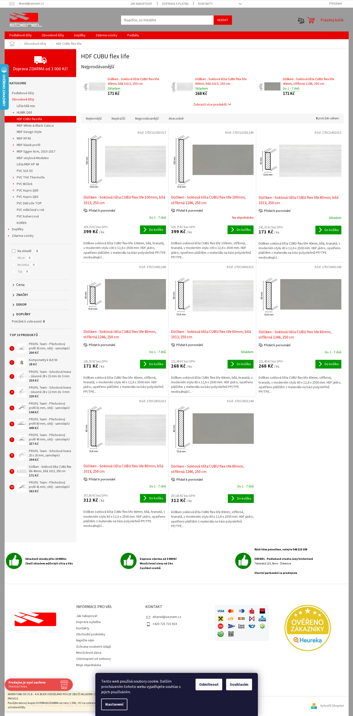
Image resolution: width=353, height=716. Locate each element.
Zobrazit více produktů (210, 104)
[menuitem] (21, 35)
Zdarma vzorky (23, 235)
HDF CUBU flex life (29, 119)
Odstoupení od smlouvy (93, 658)
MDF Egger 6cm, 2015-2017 (36, 151)
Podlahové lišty (23, 93)
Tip (22, 271)
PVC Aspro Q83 (27, 196)
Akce (23, 257)
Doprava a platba (175, 4)
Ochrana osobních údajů (93, 646)
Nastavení (114, 704)
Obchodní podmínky (90, 634)
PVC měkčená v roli (30, 210)
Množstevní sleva (88, 652)
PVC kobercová (28, 216)
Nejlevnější (94, 118)
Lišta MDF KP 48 (28, 164)
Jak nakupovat (141, 4)
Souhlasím (239, 684)
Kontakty (205, 4)
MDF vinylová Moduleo (33, 158)
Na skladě (27, 251)
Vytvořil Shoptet (332, 705)
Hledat (222, 20)
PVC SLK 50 (25, 171)
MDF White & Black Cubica (35, 125)
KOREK (22, 223)
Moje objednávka (88, 665)
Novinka (25, 264)
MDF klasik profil (28, 145)
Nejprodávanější (147, 118)
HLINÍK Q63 (24, 112)
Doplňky (18, 229)
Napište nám (85, 640)
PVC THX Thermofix (31, 177)
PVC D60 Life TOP (29, 203)
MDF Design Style (29, 132)
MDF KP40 (24, 138)
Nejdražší (118, 118)
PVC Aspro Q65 (27, 190)
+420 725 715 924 (165, 624)
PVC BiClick (25, 184)
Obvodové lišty (23, 99)
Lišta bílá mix (26, 106)
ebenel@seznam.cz (167, 617)
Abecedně (176, 118)
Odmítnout (209, 684)
